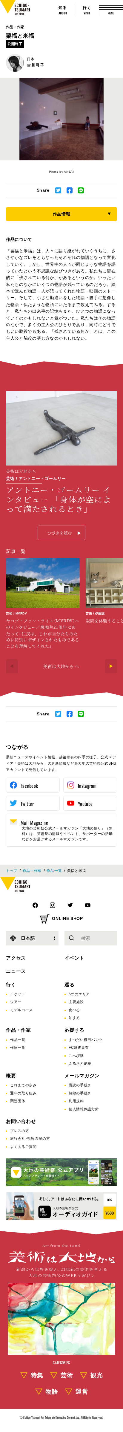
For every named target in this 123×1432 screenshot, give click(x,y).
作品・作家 (15, 27)
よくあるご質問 (23, 1147)
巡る (69, 984)
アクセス (16, 957)
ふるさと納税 (80, 1063)
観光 (96, 1375)
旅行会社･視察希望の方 (30, 1138)
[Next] (111, 666)
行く (11, 984)
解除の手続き (80, 1093)
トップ (11, 870)
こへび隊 (76, 1056)
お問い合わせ (21, 1121)
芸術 (67, 1375)
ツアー (15, 1002)
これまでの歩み (23, 1085)
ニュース (16, 971)
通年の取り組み (23, 1093)
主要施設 (76, 1002)
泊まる (74, 1018)
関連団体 (17, 1101)
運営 (82, 1391)
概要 (11, 1075)
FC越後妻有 (79, 1047)
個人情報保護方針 (84, 1109)
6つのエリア (79, 994)
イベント (74, 957)
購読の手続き (80, 1085)
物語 (52, 1391)
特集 (37, 1375)
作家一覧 (17, 1047)
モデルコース (21, 1010)
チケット (17, 994)
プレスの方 (19, 1131)
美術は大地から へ (61, 666)
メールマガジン (82, 1075)
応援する (74, 1030)
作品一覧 (54, 870)
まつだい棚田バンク (86, 1040)
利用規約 (76, 1101)
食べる (74, 1010)
